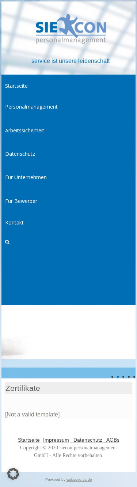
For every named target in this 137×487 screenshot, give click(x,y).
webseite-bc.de (79, 479)
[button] (13, 474)
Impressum (56, 440)
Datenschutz (87, 440)
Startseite (29, 440)
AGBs (111, 440)
